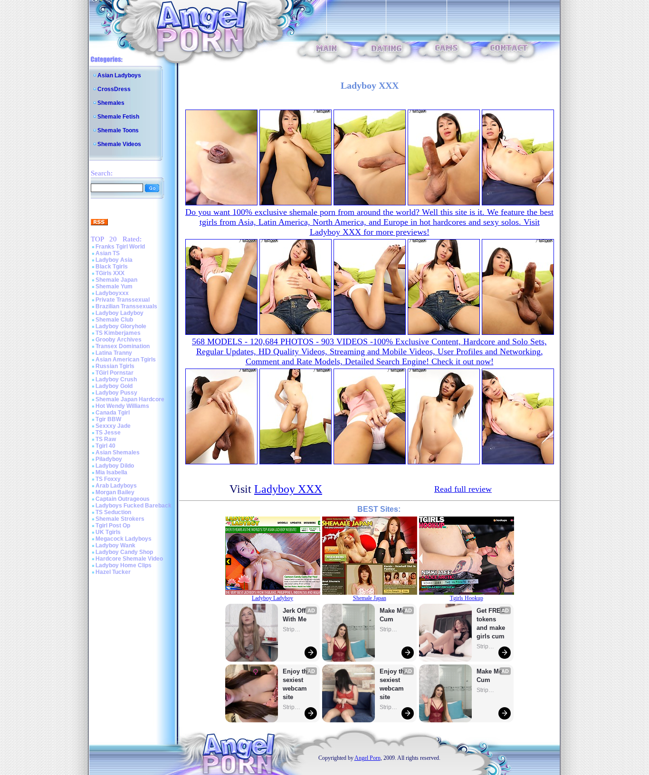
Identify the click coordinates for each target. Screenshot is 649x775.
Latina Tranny (113, 353)
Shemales (110, 103)
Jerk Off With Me (295, 615)
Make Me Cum (393, 615)
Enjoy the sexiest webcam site (297, 684)
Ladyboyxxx (112, 293)
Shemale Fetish (118, 116)
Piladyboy (108, 459)
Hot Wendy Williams (122, 406)
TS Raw (105, 439)
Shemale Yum (114, 286)
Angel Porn (367, 758)
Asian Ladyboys (119, 75)
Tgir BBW (108, 419)
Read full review (463, 489)
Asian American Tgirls (125, 359)
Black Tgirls (111, 266)
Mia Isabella (111, 472)
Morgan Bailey (114, 492)
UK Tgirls (108, 532)
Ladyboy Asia (114, 260)
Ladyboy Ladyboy (119, 313)
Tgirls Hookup (466, 598)
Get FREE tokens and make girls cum (491, 623)
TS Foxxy (108, 479)
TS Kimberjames (118, 333)
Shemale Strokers (119, 519)
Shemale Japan (116, 280)
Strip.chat (292, 629)
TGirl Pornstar (114, 372)
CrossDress (114, 89)
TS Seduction (113, 512)
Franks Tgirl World (120, 246)
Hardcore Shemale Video (129, 558)
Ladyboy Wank (115, 545)
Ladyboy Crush (116, 379)
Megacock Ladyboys (123, 538)
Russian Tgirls (114, 366)
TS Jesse (108, 432)
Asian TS (107, 253)
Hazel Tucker (113, 572)
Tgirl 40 (105, 446)
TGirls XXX (109, 273)
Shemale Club (114, 319)
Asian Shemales (117, 452)
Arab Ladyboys (116, 485)
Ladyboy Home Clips (123, 565)
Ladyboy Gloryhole (120, 326)
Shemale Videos (119, 144)
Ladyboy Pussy (116, 392)
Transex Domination (122, 346)
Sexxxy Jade (113, 426)
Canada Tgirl (112, 412)
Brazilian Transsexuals (126, 306)
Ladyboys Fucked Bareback (133, 505)
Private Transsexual (122, 299)
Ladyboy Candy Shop (124, 552)
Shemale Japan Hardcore (129, 399)
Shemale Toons (118, 130)
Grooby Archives (118, 339)
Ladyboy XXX (288, 489)
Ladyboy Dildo (114, 465)
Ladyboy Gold (114, 386)
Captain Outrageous (122, 499)
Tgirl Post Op (112, 525)
